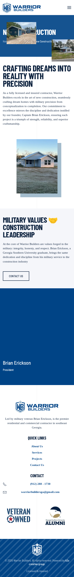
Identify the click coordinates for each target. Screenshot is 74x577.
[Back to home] (22, 7)
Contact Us (16, 276)
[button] (69, 7)
